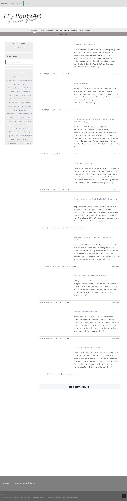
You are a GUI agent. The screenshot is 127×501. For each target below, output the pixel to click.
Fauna (29, 88)
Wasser (25, 139)
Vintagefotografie (26, 136)
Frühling (10, 95)
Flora (19, 92)
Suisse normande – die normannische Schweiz (90, 276)
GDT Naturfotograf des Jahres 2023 (87, 347)
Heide (20, 99)
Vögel (13, 139)
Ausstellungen (52, 154)
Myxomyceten (26, 106)
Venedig (27, 132)
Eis (23, 84)
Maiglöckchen (25, 103)
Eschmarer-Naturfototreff (16, 88)
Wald (19, 139)
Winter (21, 143)
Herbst (26, 99)
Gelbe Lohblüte (26, 95)
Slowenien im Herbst (81, 83)
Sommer (9, 125)
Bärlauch (17, 84)
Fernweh (12, 92)
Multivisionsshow (13, 106)
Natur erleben (52, 74)
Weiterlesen (115, 74)
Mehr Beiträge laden (79, 387)
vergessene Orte (12, 136)
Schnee (10, 121)
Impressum (5, 483)
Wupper (28, 143)
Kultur (59, 154)
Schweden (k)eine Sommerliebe (85, 312)
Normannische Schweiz (24, 114)
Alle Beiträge (52, 228)
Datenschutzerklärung (20, 483)
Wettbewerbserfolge (54, 374)
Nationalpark (23, 110)
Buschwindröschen (26, 81)
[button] (93, 30)
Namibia (14, 110)
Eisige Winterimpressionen (83, 163)
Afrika (14, 77)
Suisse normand (19, 128)
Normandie (10, 114)
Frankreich (26, 92)
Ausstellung (22, 77)
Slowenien (27, 121)
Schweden (18, 121)
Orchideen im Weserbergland (84, 44)
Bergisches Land (12, 81)
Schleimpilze (25, 117)
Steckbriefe (28, 125)
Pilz (17, 117)
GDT (17, 95)
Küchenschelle (13, 103)
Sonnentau (18, 125)
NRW (11, 117)
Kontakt (32, 483)
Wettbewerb (12, 143)
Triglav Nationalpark (15, 132)
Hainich (12, 99)
